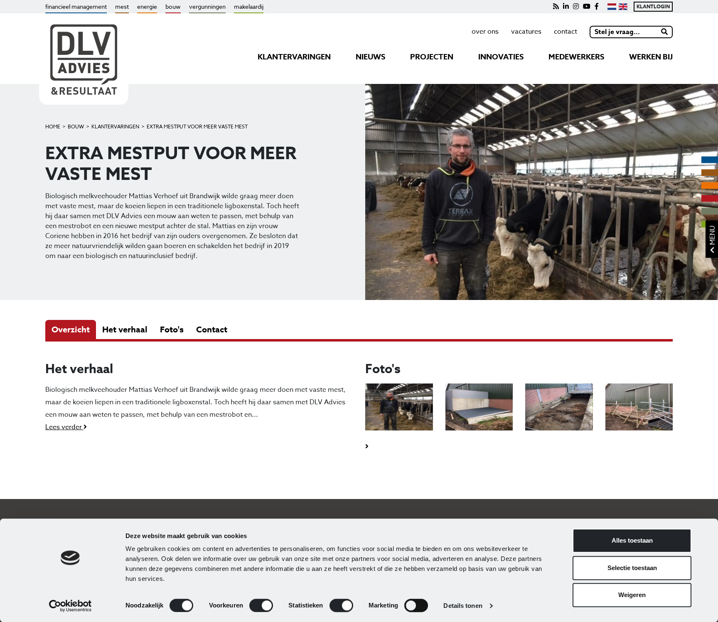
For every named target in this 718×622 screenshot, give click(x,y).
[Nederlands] (611, 7)
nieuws (370, 57)
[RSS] (556, 7)
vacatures (526, 32)
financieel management (76, 6)
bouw (173, 6)
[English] (623, 7)
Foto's (172, 329)
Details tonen (462, 605)
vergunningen (207, 6)
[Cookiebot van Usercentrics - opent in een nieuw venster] (70, 606)
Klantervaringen (115, 126)
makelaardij (248, 6)
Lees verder (64, 427)
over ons (485, 32)
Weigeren (632, 594)
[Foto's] (399, 411)
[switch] (261, 605)
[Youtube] (586, 7)
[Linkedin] (566, 7)
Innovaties (501, 57)
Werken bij (651, 57)
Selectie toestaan (632, 567)
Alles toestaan (632, 540)
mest (122, 6)
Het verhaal (125, 329)
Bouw (76, 126)
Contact (211, 329)
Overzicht (71, 329)
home (52, 126)
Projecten (431, 57)
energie (147, 6)
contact (565, 32)
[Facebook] (597, 7)
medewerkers (576, 57)
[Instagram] (576, 7)
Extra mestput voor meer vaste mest (197, 126)
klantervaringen (294, 57)
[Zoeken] (665, 32)
